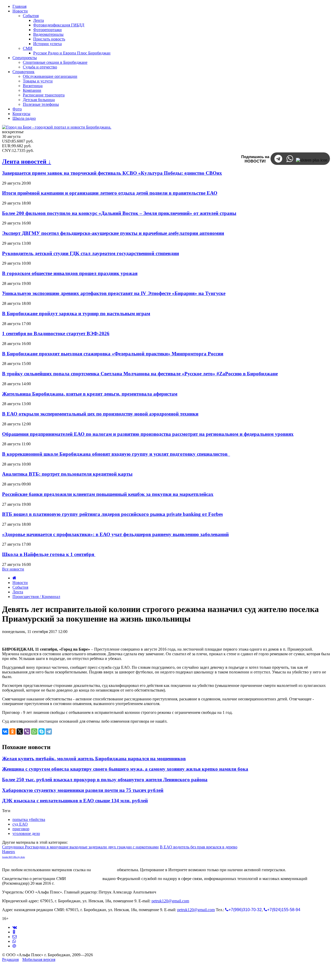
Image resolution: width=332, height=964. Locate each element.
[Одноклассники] (12, 731)
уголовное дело (26, 833)
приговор (20, 829)
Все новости (13, 569)
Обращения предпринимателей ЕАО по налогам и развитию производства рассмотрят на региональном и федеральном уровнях (148, 434)
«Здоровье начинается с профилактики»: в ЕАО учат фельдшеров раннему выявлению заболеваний (115, 534)
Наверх (8, 851)
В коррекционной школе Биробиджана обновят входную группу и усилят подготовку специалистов (116, 454)
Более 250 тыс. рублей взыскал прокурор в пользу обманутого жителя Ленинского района (105, 779)
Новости (20, 582)
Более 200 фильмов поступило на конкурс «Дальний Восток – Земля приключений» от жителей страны (119, 213)
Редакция (10, 959)
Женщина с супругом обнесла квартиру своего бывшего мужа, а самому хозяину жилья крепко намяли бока (125, 769)
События (20, 587)
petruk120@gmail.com (170, 901)
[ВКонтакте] (5, 731)
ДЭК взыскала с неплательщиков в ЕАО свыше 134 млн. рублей (75, 800)
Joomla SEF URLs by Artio (13, 857)
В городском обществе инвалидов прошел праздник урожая (69, 273)
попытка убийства (28, 819)
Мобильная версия (38, 959)
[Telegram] (49, 731)
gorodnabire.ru (104, 870)
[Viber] (27, 731)
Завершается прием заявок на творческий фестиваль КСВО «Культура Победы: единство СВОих (112, 173)
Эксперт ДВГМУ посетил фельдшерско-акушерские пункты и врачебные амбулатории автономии (113, 233)
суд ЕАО (20, 824)
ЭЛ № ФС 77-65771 (84, 878)
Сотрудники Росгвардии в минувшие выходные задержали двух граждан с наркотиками (80, 847)
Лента (17, 592)
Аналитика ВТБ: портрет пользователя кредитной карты (67, 474)
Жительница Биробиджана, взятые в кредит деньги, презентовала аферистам (89, 394)
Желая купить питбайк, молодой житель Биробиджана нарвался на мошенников (94, 758)
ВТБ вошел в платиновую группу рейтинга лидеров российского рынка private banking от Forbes (112, 514)
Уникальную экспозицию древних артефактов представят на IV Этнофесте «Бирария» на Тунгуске (113, 293)
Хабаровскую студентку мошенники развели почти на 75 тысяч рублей (82, 790)
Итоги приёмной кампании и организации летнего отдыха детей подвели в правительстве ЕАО (109, 193)
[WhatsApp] (34, 731)
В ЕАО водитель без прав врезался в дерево (198, 847)
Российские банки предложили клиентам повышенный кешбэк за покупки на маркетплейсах (107, 494)
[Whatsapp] (14, 941)
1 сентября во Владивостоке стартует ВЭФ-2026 (55, 333)
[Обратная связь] (14, 936)
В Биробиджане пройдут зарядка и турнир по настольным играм (76, 313)
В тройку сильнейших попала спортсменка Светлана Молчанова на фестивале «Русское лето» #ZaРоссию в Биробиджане (140, 373)
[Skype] (41, 731)
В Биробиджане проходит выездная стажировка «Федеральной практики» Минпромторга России (112, 353)
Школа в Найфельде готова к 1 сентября (48, 554)
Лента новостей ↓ (26, 161)
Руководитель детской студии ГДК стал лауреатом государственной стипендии (90, 253)
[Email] (14, 946)
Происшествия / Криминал (36, 596)
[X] (20, 731)
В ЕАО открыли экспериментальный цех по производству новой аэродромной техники (100, 414)
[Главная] (14, 578)
